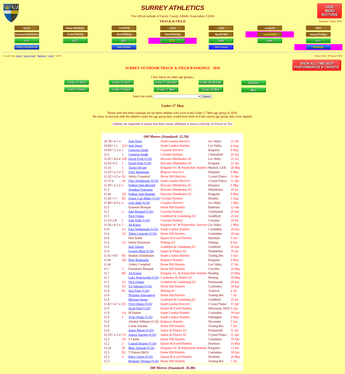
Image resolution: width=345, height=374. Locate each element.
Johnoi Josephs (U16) (142, 334)
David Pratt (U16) (140, 159)
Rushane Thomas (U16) (143, 361)
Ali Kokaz (134, 224)
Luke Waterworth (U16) (143, 277)
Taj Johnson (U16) (140, 286)
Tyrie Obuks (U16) (140, 304)
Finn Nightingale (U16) (143, 181)
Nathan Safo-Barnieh (141, 185)
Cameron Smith (138, 150)
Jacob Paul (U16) (139, 308)
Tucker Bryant (137, 167)
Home (18, 56)
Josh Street (135, 141)
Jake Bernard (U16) (140, 211)
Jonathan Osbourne (140, 189)
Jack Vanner (136, 246)
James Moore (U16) (141, 330)
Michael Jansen (138, 299)
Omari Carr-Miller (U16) (144, 198)
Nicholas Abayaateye (141, 295)
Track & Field (29, 56)
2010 (51, 56)
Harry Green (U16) (140, 356)
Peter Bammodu (138, 172)
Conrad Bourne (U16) (142, 343)
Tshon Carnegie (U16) (142, 233)
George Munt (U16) (141, 251)
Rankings (42, 56)
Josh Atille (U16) (139, 202)
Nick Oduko (136, 216)
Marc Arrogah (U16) (141, 348)
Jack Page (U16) (138, 290)
